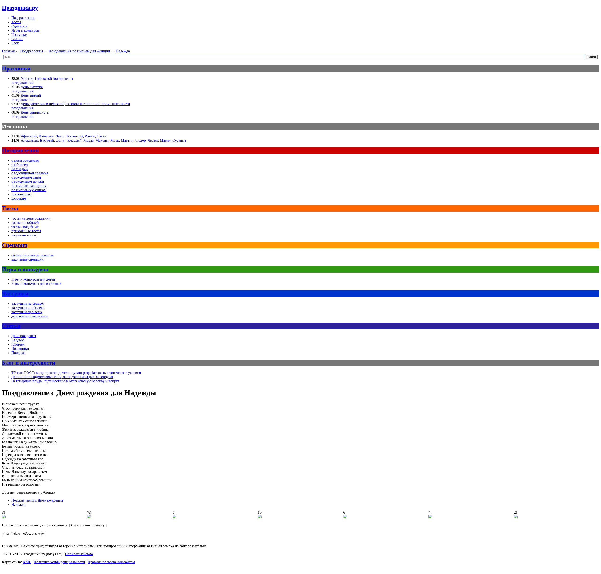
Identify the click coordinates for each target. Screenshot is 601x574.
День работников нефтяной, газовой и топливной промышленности (75, 104)
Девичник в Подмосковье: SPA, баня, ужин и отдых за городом (62, 377)
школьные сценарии (27, 259)
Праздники (16, 68)
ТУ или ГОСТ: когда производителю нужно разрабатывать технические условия (76, 373)
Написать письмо (79, 554)
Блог (15, 43)
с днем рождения (25, 160)
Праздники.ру (20, 8)
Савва (101, 136)
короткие (18, 198)
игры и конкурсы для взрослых (36, 283)
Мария (165, 140)
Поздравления (22, 18)
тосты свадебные (25, 227)
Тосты (16, 22)
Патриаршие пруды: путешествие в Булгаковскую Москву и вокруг (65, 381)
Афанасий (29, 136)
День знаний (31, 95)
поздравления (22, 83)
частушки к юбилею (27, 308)
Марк (114, 140)
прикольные (21, 194)
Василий (47, 140)
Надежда (18, 504)
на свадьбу (19, 169)
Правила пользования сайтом (111, 562)
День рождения (23, 336)
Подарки (18, 353)
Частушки (19, 35)
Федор (140, 140)
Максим (102, 140)
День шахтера (32, 87)
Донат (60, 140)
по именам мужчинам (28, 190)
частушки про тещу (26, 312)
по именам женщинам (29, 186)
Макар (88, 140)
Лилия (153, 140)
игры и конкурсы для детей (33, 279)
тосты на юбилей (25, 222)
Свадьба (17, 340)
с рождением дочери (27, 181)
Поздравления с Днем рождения (37, 500)
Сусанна (179, 140)
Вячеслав (46, 136)
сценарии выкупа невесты (32, 255)
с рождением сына (26, 177)
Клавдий (74, 140)
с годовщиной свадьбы (29, 173)
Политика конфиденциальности (59, 562)
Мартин (127, 140)
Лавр (59, 136)
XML (27, 562)
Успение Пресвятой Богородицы (47, 78)
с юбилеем (19, 165)
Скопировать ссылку (87, 525)
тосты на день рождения (30, 218)
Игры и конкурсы (25, 30)
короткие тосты (23, 235)
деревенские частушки (29, 316)
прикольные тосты (26, 231)
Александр (29, 140)
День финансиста (35, 112)
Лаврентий (74, 136)
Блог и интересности (28, 363)
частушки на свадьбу (28, 303)
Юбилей (18, 344)
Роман (90, 136)
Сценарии (19, 26)
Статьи (17, 39)
